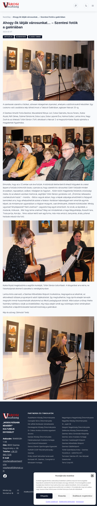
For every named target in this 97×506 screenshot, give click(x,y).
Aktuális (8, 37)
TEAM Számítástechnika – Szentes (75, 450)
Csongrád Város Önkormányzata (40, 421)
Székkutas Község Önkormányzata (75, 430)
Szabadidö (21, 37)
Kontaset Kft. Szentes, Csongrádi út (41, 459)
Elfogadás (44, 496)
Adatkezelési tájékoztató (67, 501)
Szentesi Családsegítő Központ (73, 440)
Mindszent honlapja (35, 463)
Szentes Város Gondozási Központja (75, 434)
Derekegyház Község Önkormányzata (42, 427)
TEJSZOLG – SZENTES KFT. (72, 453)
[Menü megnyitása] (92, 5)
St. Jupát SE (66, 424)
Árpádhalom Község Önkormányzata (41, 418)
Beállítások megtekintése (82, 496)
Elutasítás (62, 496)
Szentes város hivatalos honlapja (74, 437)
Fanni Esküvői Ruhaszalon (37, 443)
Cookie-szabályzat (52, 501)
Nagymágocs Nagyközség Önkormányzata (78, 418)
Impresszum (80, 501)
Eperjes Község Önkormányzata (39, 437)
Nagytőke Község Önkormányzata (74, 421)
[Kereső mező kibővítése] (75, 5)
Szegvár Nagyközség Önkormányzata (76, 427)
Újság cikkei (35, 37)
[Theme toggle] (86, 5)
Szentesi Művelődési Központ (73, 443)
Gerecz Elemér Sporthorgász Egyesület (42, 447)
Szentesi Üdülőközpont (70, 447)
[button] (92, 476)
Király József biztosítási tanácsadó (41, 456)
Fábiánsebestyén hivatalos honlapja (41, 440)
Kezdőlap (7, 17)
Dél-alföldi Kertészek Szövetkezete (41, 424)
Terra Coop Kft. (68, 463)
